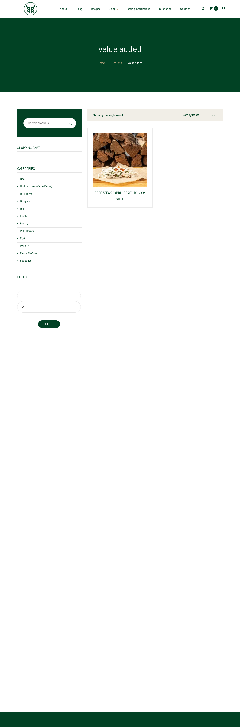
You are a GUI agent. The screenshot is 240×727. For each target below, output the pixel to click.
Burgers (25, 201)
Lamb (23, 216)
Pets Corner (27, 231)
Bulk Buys (26, 193)
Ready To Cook (28, 253)
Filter (48, 324)
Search (70, 123)
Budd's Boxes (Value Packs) (36, 186)
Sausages (26, 260)
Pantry (24, 223)
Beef (22, 178)
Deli (22, 208)
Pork (22, 238)
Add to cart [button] (118, 163)
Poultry (24, 245)
